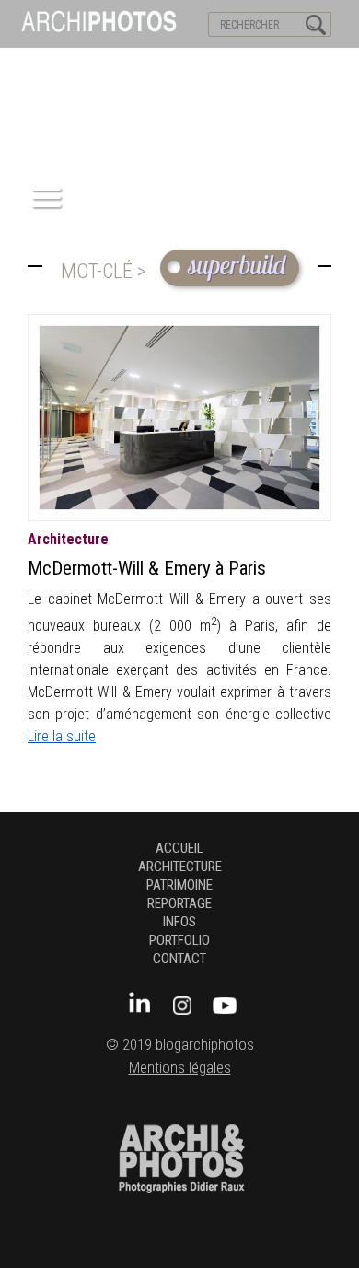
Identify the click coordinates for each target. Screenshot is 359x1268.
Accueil (179, 848)
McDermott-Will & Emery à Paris (147, 568)
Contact (179, 958)
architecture (68, 539)
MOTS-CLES (172, 65)
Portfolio (179, 940)
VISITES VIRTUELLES (64, 65)
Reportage (179, 903)
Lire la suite (62, 736)
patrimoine (179, 885)
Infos (179, 921)
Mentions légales (180, 1068)
